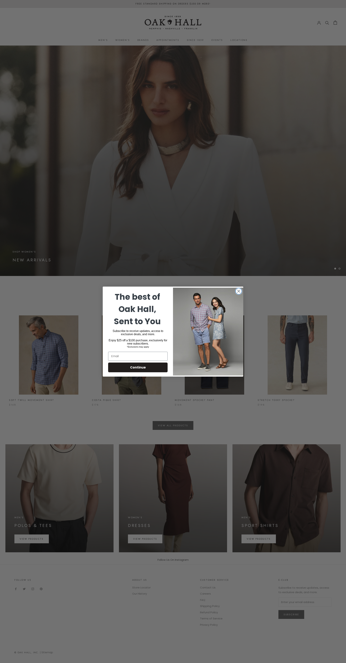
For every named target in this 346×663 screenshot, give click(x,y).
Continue (138, 367)
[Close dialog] (239, 291)
